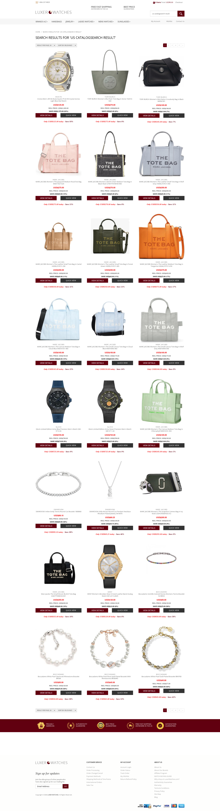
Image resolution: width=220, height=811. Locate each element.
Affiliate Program (160, 773)
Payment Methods (93, 776)
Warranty (157, 785)
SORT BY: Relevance (65, 45)
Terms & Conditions (161, 788)
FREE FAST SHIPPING (143, 725)
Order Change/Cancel (94, 773)
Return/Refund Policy (128, 779)
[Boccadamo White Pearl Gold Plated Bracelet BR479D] (161, 649)
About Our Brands (161, 770)
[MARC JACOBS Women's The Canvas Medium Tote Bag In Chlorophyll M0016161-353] (161, 402)
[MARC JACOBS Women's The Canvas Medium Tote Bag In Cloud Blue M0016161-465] (58, 319)
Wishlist (169, 21)
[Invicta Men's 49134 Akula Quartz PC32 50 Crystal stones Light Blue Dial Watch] (58, 72)
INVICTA (58, 97)
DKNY (110, 592)
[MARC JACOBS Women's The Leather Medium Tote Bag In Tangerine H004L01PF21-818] (161, 237)
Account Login (125, 767)
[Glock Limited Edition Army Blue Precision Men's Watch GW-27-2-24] (58, 402)
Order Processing (92, 770)
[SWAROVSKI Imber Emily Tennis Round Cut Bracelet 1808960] (58, 484)
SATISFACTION (170, 725)
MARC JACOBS (58, 180)
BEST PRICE (111, 725)
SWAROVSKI (58, 509)
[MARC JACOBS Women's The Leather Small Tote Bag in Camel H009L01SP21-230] (58, 237)
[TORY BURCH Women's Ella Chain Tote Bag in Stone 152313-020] (110, 72)
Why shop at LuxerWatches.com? (167, 779)
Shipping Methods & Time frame (98, 779)
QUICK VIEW (71, 115)
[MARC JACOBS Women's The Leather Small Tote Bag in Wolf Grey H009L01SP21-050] (161, 154)
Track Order (124, 773)
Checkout (179, 2)
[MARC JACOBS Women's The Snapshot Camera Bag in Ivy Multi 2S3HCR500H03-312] (161, 484)
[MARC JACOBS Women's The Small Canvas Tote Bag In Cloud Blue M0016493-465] (110, 319)
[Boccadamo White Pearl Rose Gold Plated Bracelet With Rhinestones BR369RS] (110, 649)
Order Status (125, 770)
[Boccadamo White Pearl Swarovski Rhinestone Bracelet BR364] (58, 649)
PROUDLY (50, 725)
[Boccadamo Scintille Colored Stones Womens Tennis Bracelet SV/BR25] (161, 567)
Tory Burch (110, 97)
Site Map (157, 794)
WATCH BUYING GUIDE (163, 776)
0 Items (158, 2)
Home (38, 32)
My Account (155, 21)
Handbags (57, 21)
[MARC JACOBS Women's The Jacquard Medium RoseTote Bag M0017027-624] (58, 154)
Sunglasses (123, 21)
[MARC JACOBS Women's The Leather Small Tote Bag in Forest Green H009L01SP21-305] (110, 237)
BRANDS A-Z (41, 21)
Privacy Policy (159, 791)
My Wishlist (124, 776)
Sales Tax (89, 785)
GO (65, 786)
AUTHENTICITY (81, 725)
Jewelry (69, 21)
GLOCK (58, 427)
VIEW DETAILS (46, 115)
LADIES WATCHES (85, 21)
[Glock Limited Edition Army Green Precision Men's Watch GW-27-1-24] (110, 402)
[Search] (180, 14)
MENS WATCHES (105, 21)
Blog (156, 797)
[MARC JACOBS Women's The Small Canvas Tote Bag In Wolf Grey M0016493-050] (161, 319)
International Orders (94, 782)
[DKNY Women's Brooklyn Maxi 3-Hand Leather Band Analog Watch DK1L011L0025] (110, 567)
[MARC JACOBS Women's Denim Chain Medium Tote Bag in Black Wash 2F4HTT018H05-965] (110, 154)
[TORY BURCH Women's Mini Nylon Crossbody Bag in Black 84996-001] (161, 72)
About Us (157, 767)
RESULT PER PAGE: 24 (44, 45)
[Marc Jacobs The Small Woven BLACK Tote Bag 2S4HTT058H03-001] (58, 567)
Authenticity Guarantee (163, 782)
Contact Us (180, 21)
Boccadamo (161, 592)
